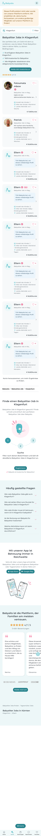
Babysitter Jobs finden (11, 706)
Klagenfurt (6, 713)
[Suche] (4, 30)
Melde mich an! (20, 690)
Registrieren (21, 468)
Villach (14, 713)
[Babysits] (8, 3)
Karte (21, 826)
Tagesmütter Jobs (26, 706)
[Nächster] (38, 654)
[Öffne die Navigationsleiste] (37, 3)
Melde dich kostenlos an (20, 69)
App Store (14, 571)
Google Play (28, 571)
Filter (36, 31)
